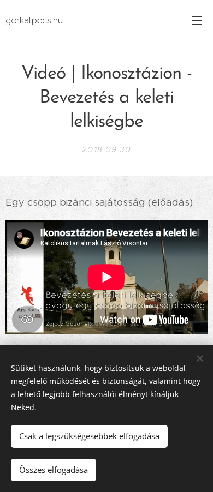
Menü (197, 20)
